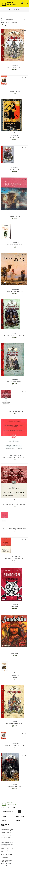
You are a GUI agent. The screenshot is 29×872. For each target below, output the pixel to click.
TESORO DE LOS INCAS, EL (14, 787)
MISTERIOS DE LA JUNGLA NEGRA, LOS (14, 335)
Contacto (18, 820)
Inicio (10, 9)
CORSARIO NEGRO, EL (14, 91)
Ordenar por (2, 19)
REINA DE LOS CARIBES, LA (14, 382)
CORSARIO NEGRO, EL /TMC (14, 245)
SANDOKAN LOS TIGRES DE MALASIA (14, 745)
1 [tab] (14, 132)
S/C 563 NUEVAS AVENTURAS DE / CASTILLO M (14, 559)
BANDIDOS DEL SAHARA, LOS (14, 67)
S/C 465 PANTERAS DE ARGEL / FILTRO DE (14, 504)
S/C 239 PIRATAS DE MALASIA (14, 411)
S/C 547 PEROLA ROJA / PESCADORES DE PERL (14, 528)
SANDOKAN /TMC (14, 677)
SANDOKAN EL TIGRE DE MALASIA (14, 724)
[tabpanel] (14, 45)
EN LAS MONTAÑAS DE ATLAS (14, 291)
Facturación (3, 820)
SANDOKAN (14, 607)
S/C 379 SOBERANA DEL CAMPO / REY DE (14, 457)
